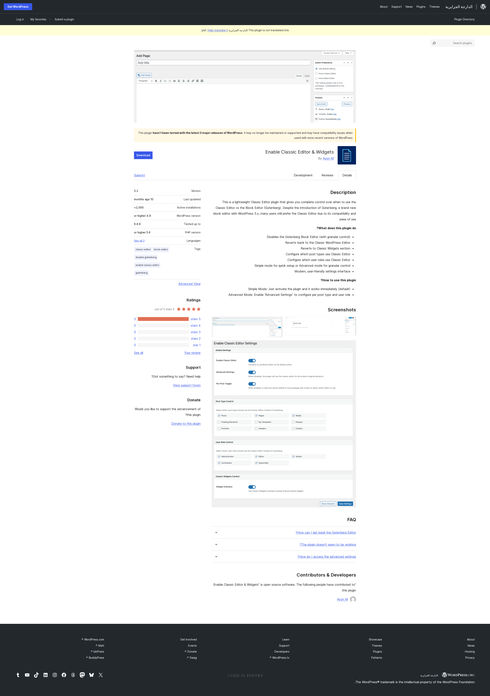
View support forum (187, 385)
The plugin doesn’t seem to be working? (328, 544)
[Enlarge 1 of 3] (351, 322)
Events (192, 645)
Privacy (470, 657)
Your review (192, 353)
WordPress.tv (279, 657)
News (471, 645)
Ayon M (328, 158)
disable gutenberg (146, 257)
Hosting (470, 651)
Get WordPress (18, 6)
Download (143, 155)
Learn (285, 639)
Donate (190, 651)
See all (138, 353)
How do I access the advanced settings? (326, 557)
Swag (191, 657)
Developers (281, 651)
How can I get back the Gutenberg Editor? (326, 532)
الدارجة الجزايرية (429, 675)
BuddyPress (95, 657)
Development (303, 175)
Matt (99, 645)
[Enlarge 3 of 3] (351, 345)
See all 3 (139, 240)
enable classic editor (147, 265)
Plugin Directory (464, 19)
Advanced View (189, 284)
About (471, 639)
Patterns (376, 657)
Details (347, 175)
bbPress (97, 651)
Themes (377, 645)
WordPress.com (92, 639)
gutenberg (142, 272)
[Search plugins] (434, 43)
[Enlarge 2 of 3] (277, 322)
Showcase (375, 639)
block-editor (161, 249)
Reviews (327, 175)
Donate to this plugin (186, 423)
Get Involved (188, 639)
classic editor (143, 249)
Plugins (377, 651)
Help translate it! (214, 30)
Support (139, 175)
